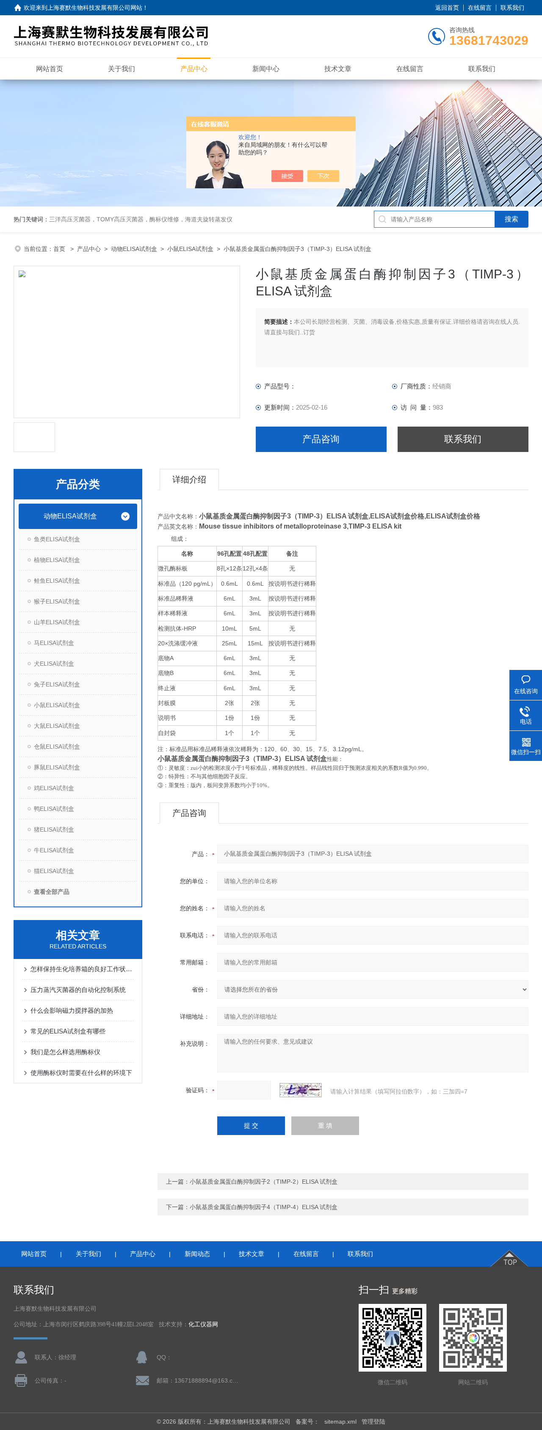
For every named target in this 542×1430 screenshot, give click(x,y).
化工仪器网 (203, 1324)
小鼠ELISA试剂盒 (190, 248)
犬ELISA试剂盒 (54, 663)
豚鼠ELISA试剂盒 (57, 767)
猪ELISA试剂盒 (54, 829)
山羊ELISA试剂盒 (57, 622)
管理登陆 (373, 1421)
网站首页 (49, 68)
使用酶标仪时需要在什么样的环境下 (81, 1072)
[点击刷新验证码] (300, 1090)
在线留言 (480, 7)
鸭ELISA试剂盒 (54, 808)
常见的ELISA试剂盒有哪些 (67, 1031)
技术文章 (337, 68)
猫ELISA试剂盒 (54, 871)
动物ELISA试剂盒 (134, 248)
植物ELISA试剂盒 (57, 560)
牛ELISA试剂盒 (54, 850)
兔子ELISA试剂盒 (57, 684)
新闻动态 (197, 1253)
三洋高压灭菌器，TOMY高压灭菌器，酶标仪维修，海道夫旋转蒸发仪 (140, 219)
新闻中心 (265, 68)
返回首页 (447, 7)
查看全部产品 (51, 891)
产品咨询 (321, 439)
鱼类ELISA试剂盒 (57, 539)
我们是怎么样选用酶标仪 (65, 1051)
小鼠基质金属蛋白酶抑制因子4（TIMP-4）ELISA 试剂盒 (263, 1207)
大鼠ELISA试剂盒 (57, 725)
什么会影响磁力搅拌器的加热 (71, 1010)
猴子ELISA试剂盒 (57, 601)
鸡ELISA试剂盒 (54, 788)
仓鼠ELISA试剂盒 (57, 746)
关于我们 (121, 68)
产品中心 (193, 68)
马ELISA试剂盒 (54, 642)
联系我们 (512, 7)
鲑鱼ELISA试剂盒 (57, 580)
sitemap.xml (340, 1421)
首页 (60, 248)
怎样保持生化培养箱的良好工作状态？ (82, 969)
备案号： (307, 1421)
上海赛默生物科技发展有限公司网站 (94, 7)
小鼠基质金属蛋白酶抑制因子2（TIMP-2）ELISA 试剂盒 (263, 1181)
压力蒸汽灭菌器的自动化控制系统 (78, 989)
